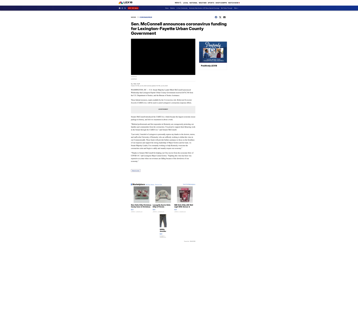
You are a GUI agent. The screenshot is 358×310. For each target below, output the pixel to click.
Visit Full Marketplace (189, 184)
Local (185, 3)
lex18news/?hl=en (123, 8)
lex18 (120, 8)
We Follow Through (226, 8)
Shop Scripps (221, 3)
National (193, 3)
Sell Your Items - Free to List (154, 184)
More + (236, 8)
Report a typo (135, 170)
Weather (203, 3)
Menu (177, 3)
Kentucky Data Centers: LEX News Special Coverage (204, 8)
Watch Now (233, 3)
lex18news (125, 8)
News (167, 8)
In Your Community (182, 8)
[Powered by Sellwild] (192, 241)
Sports (211, 3)
